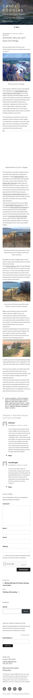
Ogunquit (25, 406)
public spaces (10, 408)
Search (5, 607)
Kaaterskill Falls (19, 176)
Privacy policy (7, 670)
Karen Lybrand (11, 266)
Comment (6, 504)
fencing (8, 401)
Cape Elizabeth (10, 398)
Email (5, 537)
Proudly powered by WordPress (21, 694)
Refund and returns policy (11, 668)
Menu (17, 27)
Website (5, 546)
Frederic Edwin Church (18, 194)
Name (5, 528)
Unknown (11, 423)
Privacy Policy (7, 694)
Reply (10, 455)
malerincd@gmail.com (9, 661)
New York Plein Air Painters (19, 207)
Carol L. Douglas (13, 8)
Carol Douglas (13, 462)
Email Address (8, 638)
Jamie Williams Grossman (14, 205)
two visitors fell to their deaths (17, 216)
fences (25, 400)
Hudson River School (9, 183)
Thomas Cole (7, 194)
